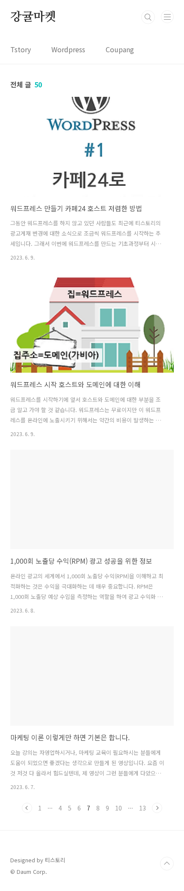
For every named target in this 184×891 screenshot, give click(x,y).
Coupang (120, 49)
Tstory (20, 49)
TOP (167, 863)
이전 (27, 808)
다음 (157, 808)
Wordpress (68, 49)
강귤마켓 (33, 17)
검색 (148, 17)
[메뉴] (167, 16)
